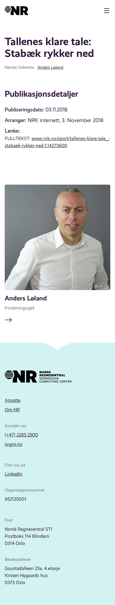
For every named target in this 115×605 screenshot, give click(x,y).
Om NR (12, 409)
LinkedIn (13, 474)
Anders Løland (50, 67)
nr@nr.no (13, 444)
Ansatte (12, 400)
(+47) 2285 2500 (21, 435)
